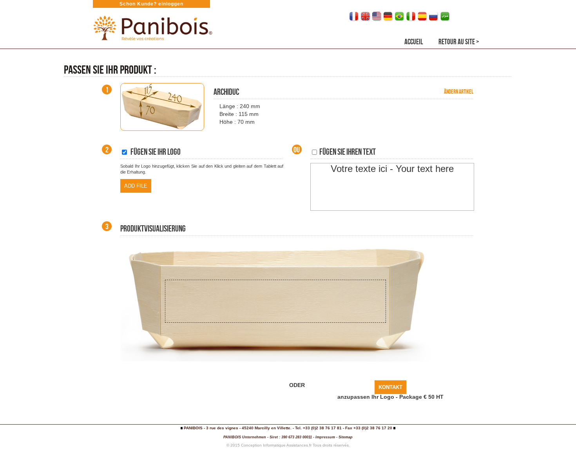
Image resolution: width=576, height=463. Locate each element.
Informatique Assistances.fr (287, 445)
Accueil (413, 42)
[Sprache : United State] (377, 16)
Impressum (325, 437)
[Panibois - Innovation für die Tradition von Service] (152, 44)
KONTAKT (390, 387)
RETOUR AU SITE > (458, 42)
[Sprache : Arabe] (445, 16)
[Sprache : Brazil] (400, 16)
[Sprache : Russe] (434, 16)
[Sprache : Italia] (411, 16)
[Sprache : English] (365, 16)
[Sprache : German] (388, 16)
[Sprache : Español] (422, 16)
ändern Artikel (458, 92)
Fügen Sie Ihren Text (347, 151)
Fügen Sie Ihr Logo (154, 151)
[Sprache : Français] (354, 16)
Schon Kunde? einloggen (151, 4)
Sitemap (346, 437)
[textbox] (392, 187)
